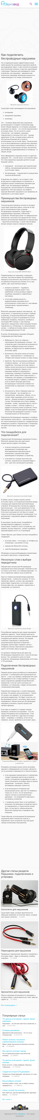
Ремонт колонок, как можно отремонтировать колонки (13, 1040)
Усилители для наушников (14, 909)
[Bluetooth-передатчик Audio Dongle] (19, 627)
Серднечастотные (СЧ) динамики (16, 1071)
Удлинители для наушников (15, 991)
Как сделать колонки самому (14, 1051)
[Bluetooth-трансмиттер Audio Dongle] (19, 494)
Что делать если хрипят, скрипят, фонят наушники (18, 1020)
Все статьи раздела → (9, 1005)
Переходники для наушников (16, 950)
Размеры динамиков (10, 1030)
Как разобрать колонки (11, 1081)
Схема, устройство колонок (13, 1090)
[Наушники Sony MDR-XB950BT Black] (19, 270)
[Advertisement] (19, 30)
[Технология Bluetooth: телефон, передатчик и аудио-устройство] (19, 759)
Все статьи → (7, 1099)
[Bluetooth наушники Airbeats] (19, 103)
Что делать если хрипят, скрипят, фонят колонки (18, 1061)
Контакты (21, 1114)
